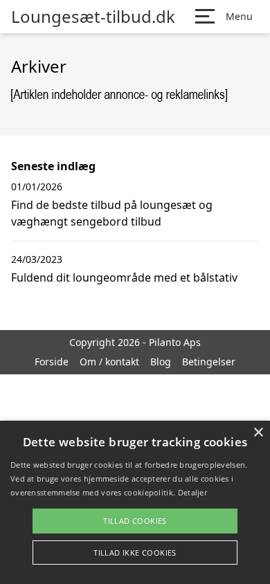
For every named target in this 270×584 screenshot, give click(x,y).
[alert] (135, 502)
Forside (52, 361)
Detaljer (192, 492)
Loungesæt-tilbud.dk (93, 17)
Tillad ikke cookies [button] (135, 552)
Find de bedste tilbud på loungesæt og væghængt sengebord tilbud (112, 213)
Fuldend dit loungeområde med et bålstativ (124, 277)
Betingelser (208, 361)
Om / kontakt (109, 361)
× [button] (258, 433)
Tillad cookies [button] (135, 520)
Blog (160, 361)
